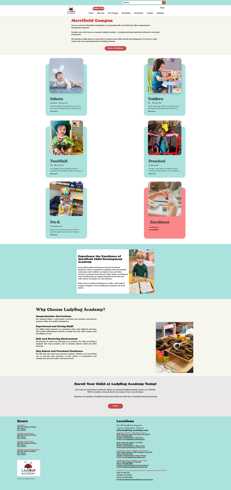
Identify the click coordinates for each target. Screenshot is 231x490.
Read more (54, 111)
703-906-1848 (127, 464)
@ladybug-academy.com (136, 439)
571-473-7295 (127, 454)
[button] (98, 8)
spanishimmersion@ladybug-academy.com (137, 480)
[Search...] (164, 2)
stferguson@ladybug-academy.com (134, 467)
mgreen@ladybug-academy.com (133, 447)
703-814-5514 (127, 436)
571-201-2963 (127, 444)
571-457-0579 (127, 477)
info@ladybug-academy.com (132, 430)
